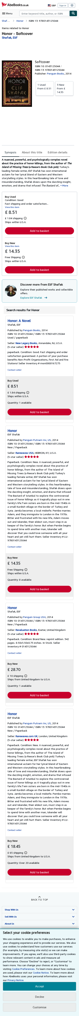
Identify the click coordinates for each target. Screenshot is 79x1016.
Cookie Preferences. (23, 968)
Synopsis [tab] (10, 152)
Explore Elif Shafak (31, 297)
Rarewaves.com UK (26, 736)
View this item (12, 207)
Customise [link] (39, 1007)
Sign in (62, 5)
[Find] (73, 13)
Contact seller (14, 369)
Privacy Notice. (16, 980)
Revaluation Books (26, 629)
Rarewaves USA (25, 452)
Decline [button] (39, 996)
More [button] (65, 185)
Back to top (39, 899)
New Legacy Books (26, 343)
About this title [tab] (32, 152)
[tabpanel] (38, 172)
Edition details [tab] (57, 152)
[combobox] (44, 13)
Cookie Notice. (41, 972)
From (44, 86)
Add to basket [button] (39, 231)
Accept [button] (39, 986)
